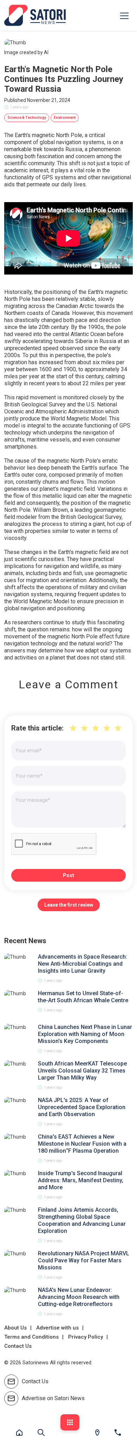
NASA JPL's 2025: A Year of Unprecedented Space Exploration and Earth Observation (81, 1107)
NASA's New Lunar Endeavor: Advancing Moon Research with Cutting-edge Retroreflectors (78, 1297)
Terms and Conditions (31, 1337)
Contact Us (18, 1346)
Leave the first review (68, 905)
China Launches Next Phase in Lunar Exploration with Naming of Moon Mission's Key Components (85, 1034)
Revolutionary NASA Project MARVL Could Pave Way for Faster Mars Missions (83, 1260)
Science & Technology (26, 118)
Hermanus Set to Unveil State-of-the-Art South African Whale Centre (83, 997)
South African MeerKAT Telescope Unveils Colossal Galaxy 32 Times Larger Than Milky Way (82, 1070)
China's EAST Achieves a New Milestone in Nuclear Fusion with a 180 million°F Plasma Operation (82, 1143)
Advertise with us (57, 1328)
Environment (65, 118)
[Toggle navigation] (124, 15)
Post (68, 875)
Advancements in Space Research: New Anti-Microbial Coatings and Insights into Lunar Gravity (82, 963)
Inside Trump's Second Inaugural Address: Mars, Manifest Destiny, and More (80, 1180)
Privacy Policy (85, 1337)
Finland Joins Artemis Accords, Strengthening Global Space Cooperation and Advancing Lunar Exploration (82, 1220)
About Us (15, 1328)
